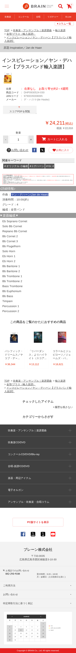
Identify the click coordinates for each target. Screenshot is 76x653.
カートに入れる (57, 139)
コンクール (23, 17)
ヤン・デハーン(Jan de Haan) (29, 194)
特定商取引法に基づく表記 (18, 603)
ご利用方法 (9, 585)
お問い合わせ (18, 150)
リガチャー (53, 17)
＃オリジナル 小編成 (16, 166)
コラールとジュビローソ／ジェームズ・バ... (62, 355)
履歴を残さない (64, 407)
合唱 (38, 17)
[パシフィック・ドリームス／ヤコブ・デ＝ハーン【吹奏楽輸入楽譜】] (14, 337)
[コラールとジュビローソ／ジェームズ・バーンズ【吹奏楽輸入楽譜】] (62, 337)
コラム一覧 (64, 23)
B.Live (68, 17)
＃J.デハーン (36, 166)
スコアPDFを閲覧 (19, 111)
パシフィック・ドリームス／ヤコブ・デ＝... (14, 355)
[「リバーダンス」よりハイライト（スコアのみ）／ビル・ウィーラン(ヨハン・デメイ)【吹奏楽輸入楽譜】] (38, 337)
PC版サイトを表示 (38, 522)
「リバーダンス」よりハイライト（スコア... (38, 355)
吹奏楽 (8, 17)
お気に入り (62, 150)
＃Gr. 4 (50, 166)
